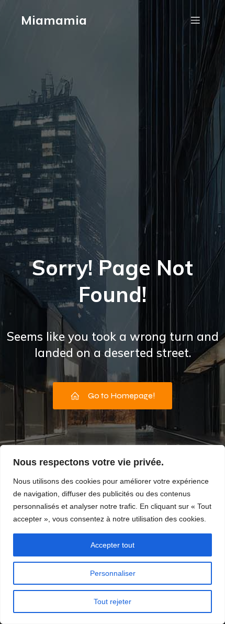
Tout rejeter (112, 601)
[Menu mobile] (195, 20)
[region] (112, 534)
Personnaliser (113, 573)
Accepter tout (112, 545)
